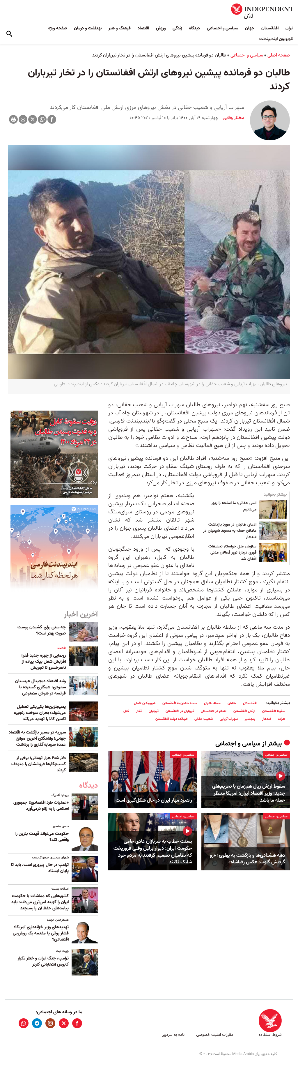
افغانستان (270, 28)
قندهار (266, 719)
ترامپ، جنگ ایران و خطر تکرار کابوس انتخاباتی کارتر (43, 961)
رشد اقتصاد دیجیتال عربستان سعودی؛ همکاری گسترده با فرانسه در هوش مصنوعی (40, 687)
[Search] (9, 34)
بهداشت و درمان (88, 28)
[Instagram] (50, 1023)
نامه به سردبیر (173, 1034)
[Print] (13, 119)
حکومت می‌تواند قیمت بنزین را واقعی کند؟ (42, 836)
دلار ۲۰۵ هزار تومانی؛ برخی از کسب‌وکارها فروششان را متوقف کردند (38, 764)
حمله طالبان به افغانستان (179, 703)
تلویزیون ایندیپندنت (276, 39)
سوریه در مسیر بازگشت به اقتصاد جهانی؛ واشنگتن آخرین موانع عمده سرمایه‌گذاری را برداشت (37, 738)
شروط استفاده (270, 1034)
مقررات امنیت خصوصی (214, 1034)
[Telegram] (37, 1023)
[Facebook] (51, 119)
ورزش (161, 28)
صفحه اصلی (278, 55)
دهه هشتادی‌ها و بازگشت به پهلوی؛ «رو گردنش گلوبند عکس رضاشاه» (247, 859)
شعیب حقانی (203, 719)
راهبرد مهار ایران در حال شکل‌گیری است (154, 800)
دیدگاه (194, 28)
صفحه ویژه (57, 28)
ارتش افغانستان (244, 711)
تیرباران (154, 711)
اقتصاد (143, 28)
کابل (126, 711)
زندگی (177, 28)
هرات (281, 719)
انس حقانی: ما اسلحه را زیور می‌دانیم (233, 506)
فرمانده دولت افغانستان (171, 719)
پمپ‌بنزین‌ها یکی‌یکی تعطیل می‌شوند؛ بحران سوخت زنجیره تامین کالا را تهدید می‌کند (40, 712)
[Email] (23, 119)
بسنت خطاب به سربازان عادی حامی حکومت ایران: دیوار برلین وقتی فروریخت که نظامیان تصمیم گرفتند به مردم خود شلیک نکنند (152, 852)
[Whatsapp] (42, 119)
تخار (139, 711)
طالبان (232, 703)
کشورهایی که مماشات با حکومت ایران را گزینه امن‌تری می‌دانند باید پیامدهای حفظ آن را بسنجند (40, 902)
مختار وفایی (232, 118)
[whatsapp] (24, 1023)
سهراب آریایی (229, 719)
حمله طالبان (212, 703)
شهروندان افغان (144, 703)
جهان (249, 28)
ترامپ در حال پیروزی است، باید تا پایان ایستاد (40, 867)
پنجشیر (250, 719)
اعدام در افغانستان (213, 711)
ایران (289, 28)
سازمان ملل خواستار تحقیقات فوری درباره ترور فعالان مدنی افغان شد (232, 552)
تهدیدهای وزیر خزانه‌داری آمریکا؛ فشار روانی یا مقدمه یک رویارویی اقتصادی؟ (41, 933)
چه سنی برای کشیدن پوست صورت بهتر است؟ (41, 630)
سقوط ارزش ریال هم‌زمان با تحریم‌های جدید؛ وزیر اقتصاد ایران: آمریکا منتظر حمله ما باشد (248, 793)
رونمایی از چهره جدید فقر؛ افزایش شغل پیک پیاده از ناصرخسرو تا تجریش (43, 661)
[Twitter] (32, 119)
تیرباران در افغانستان (180, 711)
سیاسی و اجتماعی (222, 28)
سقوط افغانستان (273, 711)
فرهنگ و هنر (120, 28)
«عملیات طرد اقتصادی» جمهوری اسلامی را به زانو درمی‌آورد (41, 805)
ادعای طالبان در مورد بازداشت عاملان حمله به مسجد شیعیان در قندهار (229, 531)
